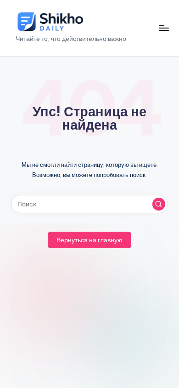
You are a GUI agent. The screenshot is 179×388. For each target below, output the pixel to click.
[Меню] (163, 27)
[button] (158, 204)
